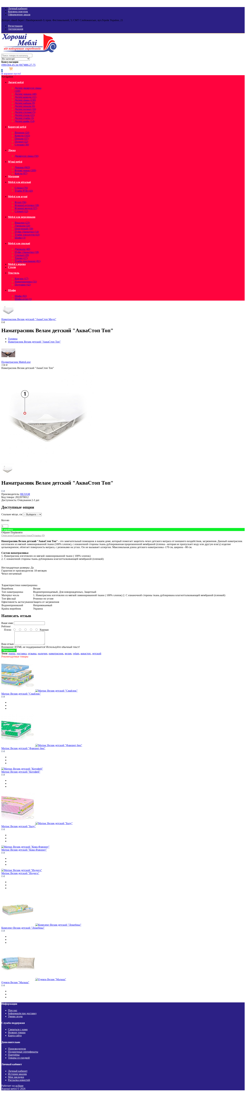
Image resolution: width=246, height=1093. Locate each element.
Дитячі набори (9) (25, 103)
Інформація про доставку (22, 1013)
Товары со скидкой (19, 1057)
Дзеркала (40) (22, 249)
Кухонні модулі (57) (26, 208)
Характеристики (22, 535)
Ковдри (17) (21, 278)
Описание (7, 535)
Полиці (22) (21, 141)
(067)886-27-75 (26, 64)
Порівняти (17, 532)
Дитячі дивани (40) (25, 94)
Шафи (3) (20, 237)
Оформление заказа (19, 14)
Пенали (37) (21, 138)
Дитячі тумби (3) (24, 118)
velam (76, 653)
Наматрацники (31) (26, 281)
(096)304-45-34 (9, 64)
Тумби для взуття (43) (27, 234)
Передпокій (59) (24, 228)
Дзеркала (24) (22, 225)
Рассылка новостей (19, 1080)
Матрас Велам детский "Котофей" (20, 771)
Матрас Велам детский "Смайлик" (21, 693)
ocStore (19, 1085)
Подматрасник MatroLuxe (16, 362)
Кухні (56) (20, 202)
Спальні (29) (22, 255)
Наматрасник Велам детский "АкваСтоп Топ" (34, 341)
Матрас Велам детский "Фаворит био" (23, 748)
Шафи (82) (21, 296)
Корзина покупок (18, 11)
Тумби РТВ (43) (24, 190)
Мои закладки (16, 1077)
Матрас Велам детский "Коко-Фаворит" (24, 849)
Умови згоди (15, 1016)
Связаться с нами (18, 1029)
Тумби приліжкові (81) (27, 261)
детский (96, 653)
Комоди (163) (22, 135)
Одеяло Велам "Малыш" (15, 982)
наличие (42, 653)
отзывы (32, 653)
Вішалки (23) (22, 222)
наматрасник (56, 653)
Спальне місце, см (11, 514)
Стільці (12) (21, 211)
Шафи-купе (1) (23, 299)
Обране (5, 532)
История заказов (17, 1074)
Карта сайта (15, 1035)
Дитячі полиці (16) (25, 109)
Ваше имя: (7, 623)
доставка (22, 653)
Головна (12, 338)
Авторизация (15, 28)
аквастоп (85, 653)
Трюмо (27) (21, 258)
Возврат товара (16, 1032)
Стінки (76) (21, 187)
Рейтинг (6, 626)
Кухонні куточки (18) (27, 205)
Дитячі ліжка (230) (25, 100)
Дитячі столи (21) (25, 115)
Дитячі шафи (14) (24, 121)
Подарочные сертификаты (23, 1051)
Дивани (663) (22, 167)
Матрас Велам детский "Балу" (18, 826)
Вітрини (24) (22, 132)
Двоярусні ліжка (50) (26, 156)
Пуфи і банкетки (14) (27, 231)
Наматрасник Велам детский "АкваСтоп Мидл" (28, 319)
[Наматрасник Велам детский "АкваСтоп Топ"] (47, 461)
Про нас (12, 1010)
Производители (17, 1048)
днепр (11, 653)
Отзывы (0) (38, 535)
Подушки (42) (23, 284)
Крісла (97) (21, 173)
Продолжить (9, 650)
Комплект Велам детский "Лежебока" (23, 927)
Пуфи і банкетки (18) (27, 252)
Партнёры (14, 1054)
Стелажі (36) (22, 144)
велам (68, 653)
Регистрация (15, 25)
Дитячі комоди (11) (25, 97)
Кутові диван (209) (25, 170)
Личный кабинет (17, 8)
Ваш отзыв (7, 644)
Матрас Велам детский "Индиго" (20, 873)
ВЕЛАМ (25, 494)
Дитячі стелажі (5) (25, 112)
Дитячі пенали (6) (25, 106)
